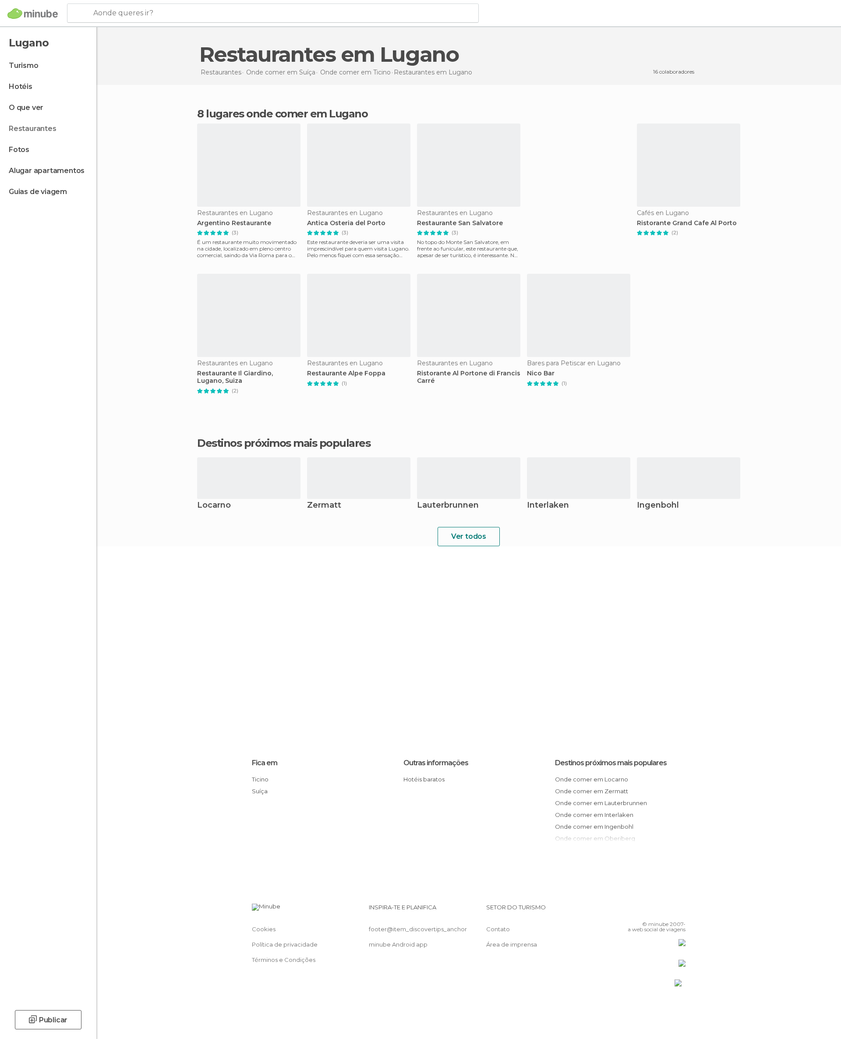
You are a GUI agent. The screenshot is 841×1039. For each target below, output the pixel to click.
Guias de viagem (38, 191)
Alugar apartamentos (47, 170)
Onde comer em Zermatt (591, 791)
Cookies (264, 929)
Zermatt (324, 506)
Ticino (260, 779)
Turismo (24, 65)
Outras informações (435, 763)
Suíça (260, 791)
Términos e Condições (283, 959)
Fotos (19, 149)
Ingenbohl (658, 506)
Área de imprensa (511, 944)
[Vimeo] (664, 910)
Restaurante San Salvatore (460, 223)
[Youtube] (679, 910)
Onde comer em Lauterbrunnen (601, 802)
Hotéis (20, 86)
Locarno (214, 506)
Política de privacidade (285, 944)
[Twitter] (650, 910)
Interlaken (548, 506)
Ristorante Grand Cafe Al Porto (687, 223)
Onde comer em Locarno (591, 779)
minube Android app (398, 944)
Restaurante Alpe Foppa (346, 373)
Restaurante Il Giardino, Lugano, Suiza (235, 377)
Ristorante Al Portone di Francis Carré (468, 377)
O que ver (26, 107)
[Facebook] (635, 910)
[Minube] (32, 13)
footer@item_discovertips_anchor (418, 929)
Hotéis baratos (424, 779)
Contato (498, 929)
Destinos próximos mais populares (283, 443)
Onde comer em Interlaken (594, 814)
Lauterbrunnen (448, 506)
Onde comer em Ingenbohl (594, 826)
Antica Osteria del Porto (346, 223)
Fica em (264, 763)
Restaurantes (33, 128)
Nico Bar (541, 373)
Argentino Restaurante (234, 223)
